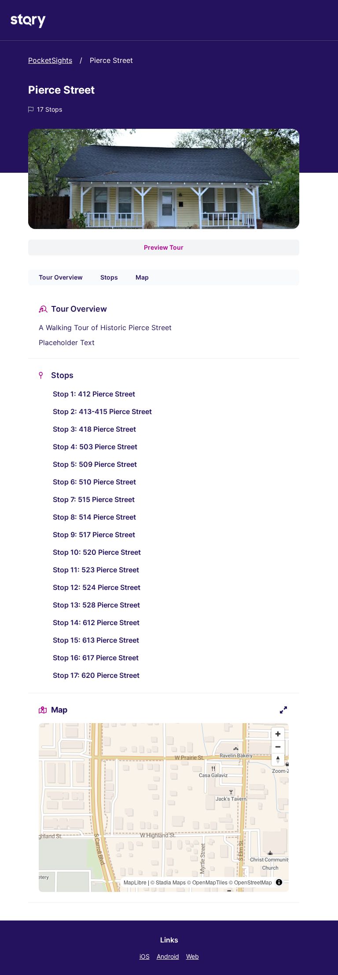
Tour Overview (61, 277)
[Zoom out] (278, 746)
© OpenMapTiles (207, 882)
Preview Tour (164, 247)
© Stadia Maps (168, 882)
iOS (145, 956)
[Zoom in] (278, 734)
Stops (109, 277)
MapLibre (135, 882)
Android (168, 956)
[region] (164, 807)
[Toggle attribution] (279, 882)
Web (192, 956)
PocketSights (50, 60)
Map (142, 277)
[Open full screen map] (283, 710)
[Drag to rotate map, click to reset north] (278, 759)
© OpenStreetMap (250, 882)
